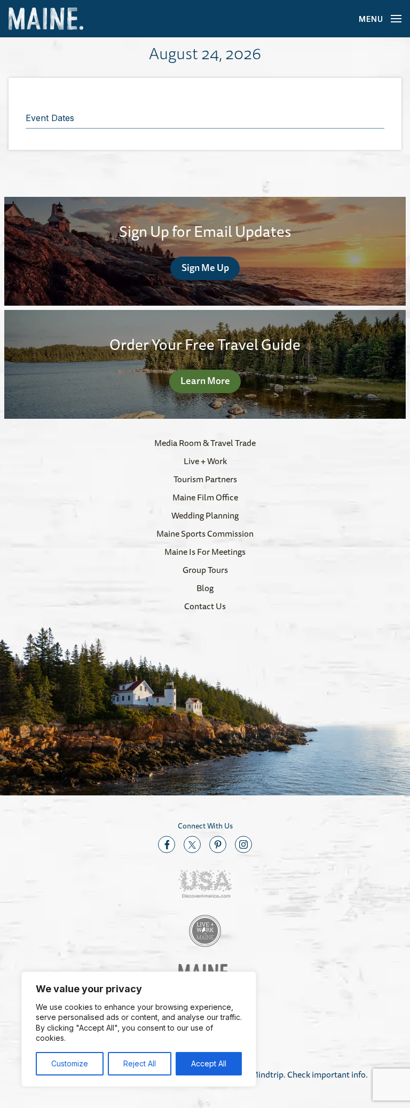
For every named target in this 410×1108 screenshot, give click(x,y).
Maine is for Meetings (205, 552)
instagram (243, 844)
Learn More (205, 380)
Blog (205, 588)
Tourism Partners (205, 479)
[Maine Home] (46, 18)
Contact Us (205, 606)
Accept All (208, 1063)
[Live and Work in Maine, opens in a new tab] (205, 931)
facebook (166, 844)
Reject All (139, 1063)
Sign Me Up (205, 267)
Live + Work (205, 461)
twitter (192, 844)
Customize (69, 1063)
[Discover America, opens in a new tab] (205, 884)
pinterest (217, 844)
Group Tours (205, 570)
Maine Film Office (205, 497)
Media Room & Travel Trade (205, 443)
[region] (138, 1029)
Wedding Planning (205, 515)
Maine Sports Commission (205, 533)
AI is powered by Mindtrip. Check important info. (278, 1074)
